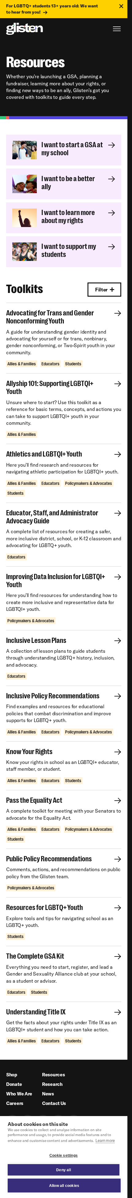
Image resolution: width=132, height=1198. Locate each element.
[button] (104, 289)
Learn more (105, 1140)
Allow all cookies (64, 1186)
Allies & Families (21, 363)
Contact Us (54, 1103)
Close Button (121, 6)
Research (52, 1084)
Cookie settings (63, 1155)
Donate (14, 1084)
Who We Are (19, 1094)
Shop (11, 1075)
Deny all (63, 1170)
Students (73, 363)
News (48, 1094)
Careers (14, 1103)
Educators (50, 363)
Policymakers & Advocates (88, 483)
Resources (53, 1075)
